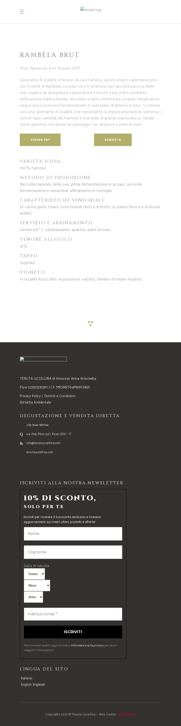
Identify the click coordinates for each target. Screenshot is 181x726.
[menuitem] (26, 678)
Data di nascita (36, 566)
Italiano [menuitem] (27, 678)
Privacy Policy (30, 396)
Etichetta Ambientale (35, 402)
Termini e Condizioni (59, 396)
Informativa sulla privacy (87, 645)
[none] (90, 681)
